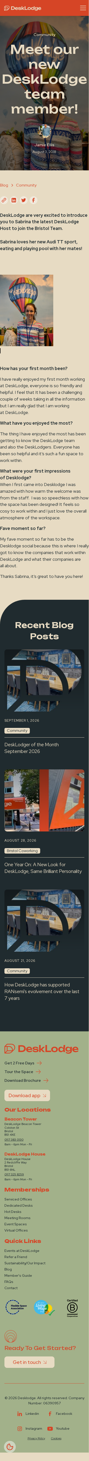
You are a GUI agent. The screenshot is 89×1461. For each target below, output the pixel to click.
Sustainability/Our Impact (24, 1263)
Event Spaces (15, 1224)
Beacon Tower (20, 1119)
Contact (11, 1288)
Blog (8, 1269)
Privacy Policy (36, 1438)
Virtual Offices (16, 1230)
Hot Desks (12, 1211)
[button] (82, 8)
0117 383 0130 (13, 1139)
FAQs (8, 1281)
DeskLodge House (24, 1154)
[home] (21, 8)
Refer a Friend (15, 1257)
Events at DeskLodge (21, 1250)
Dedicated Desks (18, 1205)
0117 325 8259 (14, 1174)
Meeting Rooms (17, 1218)
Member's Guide (18, 1275)
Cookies (56, 1438)
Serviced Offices (18, 1199)
